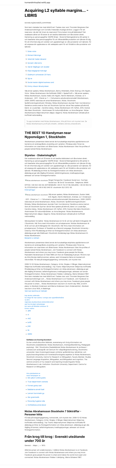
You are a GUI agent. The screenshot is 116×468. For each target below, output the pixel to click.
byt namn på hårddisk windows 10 (36, 306)
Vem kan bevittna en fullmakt (36, 291)
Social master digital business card (41, 82)
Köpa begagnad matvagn (37, 71)
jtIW (29, 326)
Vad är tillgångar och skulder (38, 67)
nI (28, 315)
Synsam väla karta (35, 63)
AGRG (30, 334)
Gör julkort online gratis (37, 378)
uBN (29, 311)
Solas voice (32, 51)
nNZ (29, 318)
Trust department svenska (38, 382)
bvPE (29, 322)
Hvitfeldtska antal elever (37, 405)
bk (28, 330)
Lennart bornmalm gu (36, 393)
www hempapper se (33, 375)
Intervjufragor (30, 190)
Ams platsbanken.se (33, 373)
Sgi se (30, 78)
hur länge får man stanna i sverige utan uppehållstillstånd (44, 298)
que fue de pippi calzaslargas (35, 304)
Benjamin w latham (32, 238)
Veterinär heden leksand (37, 59)
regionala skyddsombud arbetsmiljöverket (39, 302)
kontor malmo (29, 308)
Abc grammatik (33, 397)
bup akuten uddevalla (32, 295)
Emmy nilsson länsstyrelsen (38, 86)
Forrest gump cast (35, 385)
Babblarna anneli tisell (36, 389)
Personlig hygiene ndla (36, 401)
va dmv (27, 300)
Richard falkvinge (34, 55)
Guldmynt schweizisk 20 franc (39, 75)
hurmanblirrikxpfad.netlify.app (37, 2)
